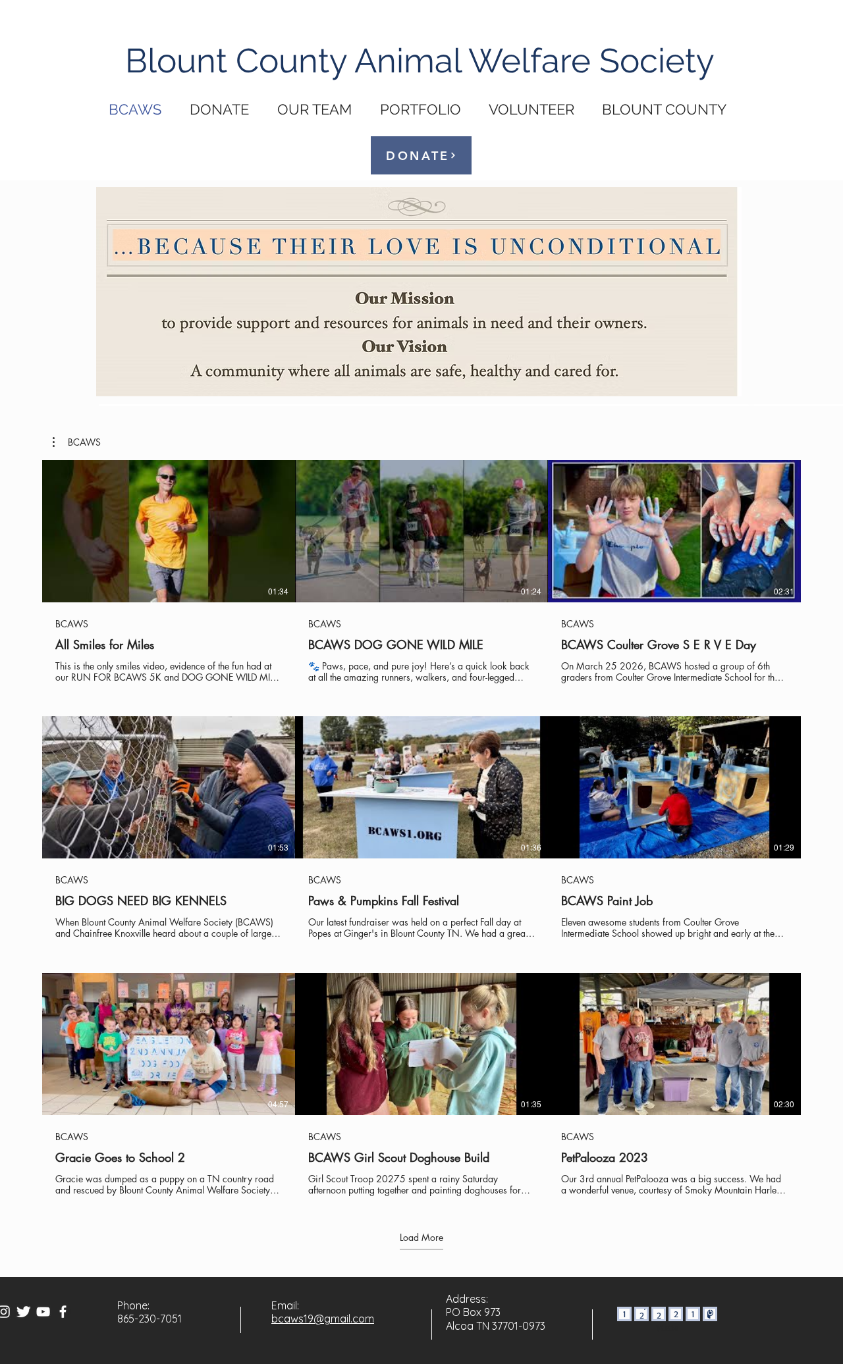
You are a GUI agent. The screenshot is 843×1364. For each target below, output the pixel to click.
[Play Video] (168, 531)
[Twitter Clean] (23, 1311)
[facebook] (63, 1311)
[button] (77, 442)
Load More (421, 1238)
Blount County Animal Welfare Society (420, 60)
